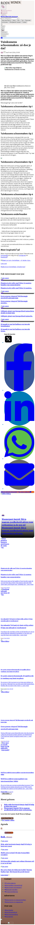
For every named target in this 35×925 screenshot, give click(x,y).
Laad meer (8, 832)
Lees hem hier (6, 818)
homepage (4, 255)
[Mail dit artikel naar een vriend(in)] (19, 489)
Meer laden (6, 793)
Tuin (2, 52)
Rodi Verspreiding (12, 914)
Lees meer (4, 875)
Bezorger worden (12, 889)
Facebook (4, 257)
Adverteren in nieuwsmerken (16, 900)
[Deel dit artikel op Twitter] (8, 342)
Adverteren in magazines (14, 902)
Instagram (22, 255)
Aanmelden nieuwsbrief (14, 885)
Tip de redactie (11, 883)
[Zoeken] (18, 18)
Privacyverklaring (12, 892)
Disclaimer (9, 916)
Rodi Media (9, 910)
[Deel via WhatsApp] (19, 459)
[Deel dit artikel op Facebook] (19, 390)
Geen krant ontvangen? (14, 887)
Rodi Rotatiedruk (11, 912)
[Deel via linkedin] (19, 424)
